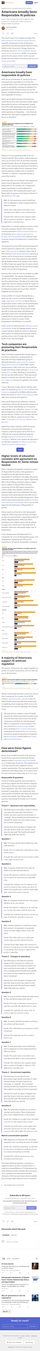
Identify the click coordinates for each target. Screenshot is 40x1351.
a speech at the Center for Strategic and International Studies (17, 235)
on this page (15, 196)
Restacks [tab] (13, 1235)
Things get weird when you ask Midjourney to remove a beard (15, 1267)
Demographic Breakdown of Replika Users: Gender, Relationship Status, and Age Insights (15, 1280)
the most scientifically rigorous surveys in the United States (18, 52)
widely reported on (11, 251)
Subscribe (29, 2)
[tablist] (9, 1235)
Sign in (36, 2)
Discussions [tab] (15, 1258)
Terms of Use (29, 1212)
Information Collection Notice (19, 1214)
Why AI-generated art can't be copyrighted (13, 1297)
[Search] (37, 1258)
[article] (20, 1268)
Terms (28, 1336)
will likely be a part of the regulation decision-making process (18, 443)
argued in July (29, 409)
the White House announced (24, 395)
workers (33, 736)
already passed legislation (20, 254)
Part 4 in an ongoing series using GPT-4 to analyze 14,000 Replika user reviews (14, 1285)
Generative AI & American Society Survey (16, 8)
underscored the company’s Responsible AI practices (18, 363)
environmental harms (14, 739)
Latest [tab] (8, 1258)
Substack (11, 1347)
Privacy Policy (34, 1214)
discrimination (12, 736)
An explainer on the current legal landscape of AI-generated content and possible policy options (15, 1301)
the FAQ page (32, 773)
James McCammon (11, 27)
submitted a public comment (18, 699)
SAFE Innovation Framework (27, 231)
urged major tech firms (14, 301)
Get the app (29, 1342)
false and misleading (29, 731)
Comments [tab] (6, 1235)
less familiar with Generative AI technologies (19, 501)
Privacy (22, 1336)
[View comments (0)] (8, 33)
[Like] (3, 33)
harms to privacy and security (26, 729)
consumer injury (22, 726)
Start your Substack (15, 1342)
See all (5, 1311)
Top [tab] (4, 1258)
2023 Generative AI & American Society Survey (17, 40)
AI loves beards (7, 1264)
